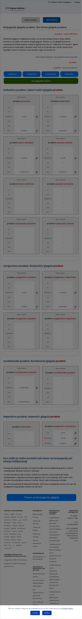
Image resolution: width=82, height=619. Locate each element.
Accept (35, 613)
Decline (47, 613)
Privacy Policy (67, 608)
